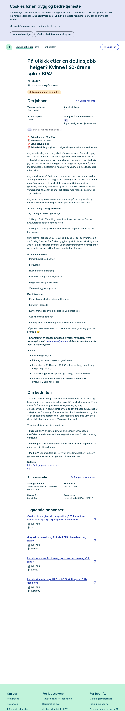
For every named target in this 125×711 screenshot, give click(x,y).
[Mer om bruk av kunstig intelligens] (61, 129)
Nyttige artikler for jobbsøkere (57, 698)
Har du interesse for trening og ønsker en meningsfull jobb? (58, 560)
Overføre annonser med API (104, 709)
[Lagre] (95, 519)
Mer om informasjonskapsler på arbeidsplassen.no (35, 26)
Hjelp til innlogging (99, 704)
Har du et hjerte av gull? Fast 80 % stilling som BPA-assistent (57, 581)
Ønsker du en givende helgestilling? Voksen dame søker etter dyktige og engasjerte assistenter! (56, 518)
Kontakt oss (13, 698)
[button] (83, 477)
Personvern (12, 704)
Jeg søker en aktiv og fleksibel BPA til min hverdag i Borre (57, 539)
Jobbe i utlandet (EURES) (55, 709)
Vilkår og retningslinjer (101, 698)
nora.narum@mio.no (57, 341)
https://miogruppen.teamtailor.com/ (43, 467)
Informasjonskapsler (17, 709)
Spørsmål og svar (51, 704)
